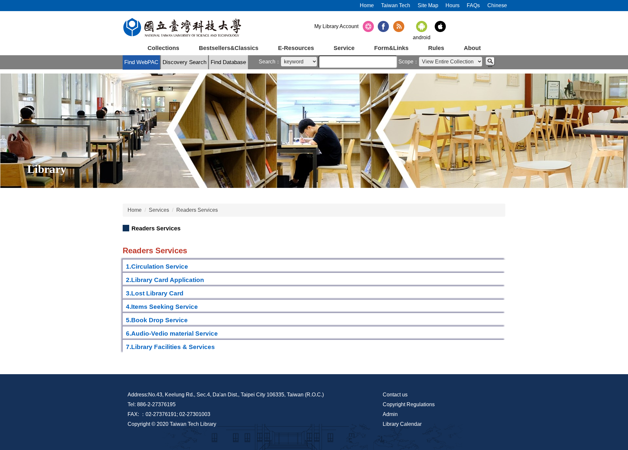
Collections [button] (163, 48)
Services (159, 210)
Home (367, 5)
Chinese (497, 5)
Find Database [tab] (228, 62)
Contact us (395, 394)
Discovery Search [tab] (184, 62)
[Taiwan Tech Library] (182, 27)
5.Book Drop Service (157, 320)
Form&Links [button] (391, 48)
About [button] (472, 48)
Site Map (428, 5)
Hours (452, 5)
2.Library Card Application (165, 279)
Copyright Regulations (409, 404)
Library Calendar (402, 424)
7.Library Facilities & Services (170, 346)
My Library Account (336, 26)
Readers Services (197, 210)
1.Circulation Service (157, 266)
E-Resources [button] (296, 48)
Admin (390, 414)
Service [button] (344, 48)
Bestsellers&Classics (228, 48)
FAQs (473, 5)
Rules (436, 48)
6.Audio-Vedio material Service (172, 333)
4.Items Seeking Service (162, 306)
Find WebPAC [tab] (141, 62)
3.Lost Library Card (154, 293)
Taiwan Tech (395, 5)
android (421, 37)
